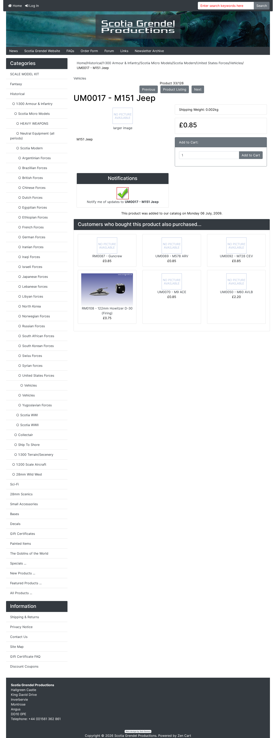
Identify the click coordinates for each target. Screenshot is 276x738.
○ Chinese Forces (27, 188)
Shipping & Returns (24, 617)
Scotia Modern (184, 63)
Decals (15, 524)
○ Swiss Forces (26, 356)
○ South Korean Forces (32, 346)
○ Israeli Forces (26, 267)
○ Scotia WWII (24, 425)
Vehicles (236, 63)
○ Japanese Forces (29, 277)
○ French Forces (27, 227)
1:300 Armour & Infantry (121, 63)
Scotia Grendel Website (42, 51)
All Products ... (21, 593)
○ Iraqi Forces (25, 257)
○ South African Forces (32, 336)
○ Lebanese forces (28, 286)
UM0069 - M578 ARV (171, 256)
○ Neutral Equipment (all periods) (32, 135)
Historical (94, 63)
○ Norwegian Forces (30, 316)
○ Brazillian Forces (28, 168)
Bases (14, 514)
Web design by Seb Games (138, 731)
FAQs (70, 51)
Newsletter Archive (149, 51)
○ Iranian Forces (26, 247)
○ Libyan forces (26, 296)
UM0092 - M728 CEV (236, 256)
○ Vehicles (22, 395)
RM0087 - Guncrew (107, 256)
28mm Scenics (21, 494)
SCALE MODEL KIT (24, 74)
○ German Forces (27, 237)
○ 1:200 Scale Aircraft (28, 464)
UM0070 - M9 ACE (171, 292)
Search (261, 6)
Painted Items (20, 543)
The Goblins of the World (29, 553)
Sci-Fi (14, 484)
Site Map (17, 647)
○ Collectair (21, 435)
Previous (148, 89)
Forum (109, 51)
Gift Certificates (22, 534)
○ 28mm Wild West (26, 474)
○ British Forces (26, 178)
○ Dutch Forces (26, 197)
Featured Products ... (26, 583)
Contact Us (18, 637)
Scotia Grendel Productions (135, 736)
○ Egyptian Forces (28, 207)
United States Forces (213, 63)
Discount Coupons (24, 666)
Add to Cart (251, 155)
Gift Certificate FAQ (25, 656)
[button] (263, 726)
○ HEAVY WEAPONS (29, 123)
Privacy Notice (21, 627)
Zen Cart (184, 736)
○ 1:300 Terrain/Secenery (31, 455)
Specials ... (18, 563)
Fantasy (16, 84)
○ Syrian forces (26, 366)
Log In (33, 6)
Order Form (89, 51)
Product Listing (174, 89)
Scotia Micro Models (156, 63)
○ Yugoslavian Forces (31, 405)
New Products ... (22, 573)
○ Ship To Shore (25, 445)
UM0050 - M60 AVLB (236, 292)
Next (197, 89)
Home (17, 6)
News (13, 51)
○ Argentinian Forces (30, 158)
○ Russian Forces (27, 326)
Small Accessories (24, 504)
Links (124, 51)
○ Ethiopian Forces (29, 217)
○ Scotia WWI (24, 415)
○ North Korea (25, 306)
